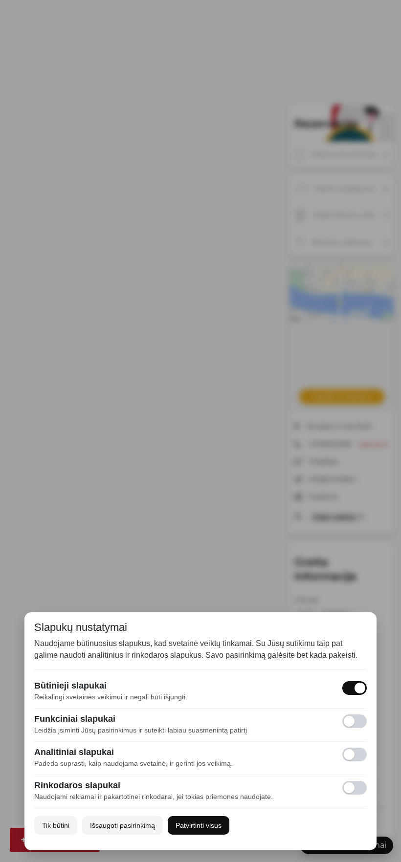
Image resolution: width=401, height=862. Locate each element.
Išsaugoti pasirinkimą (122, 825)
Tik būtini (55, 825)
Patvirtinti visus (199, 825)
